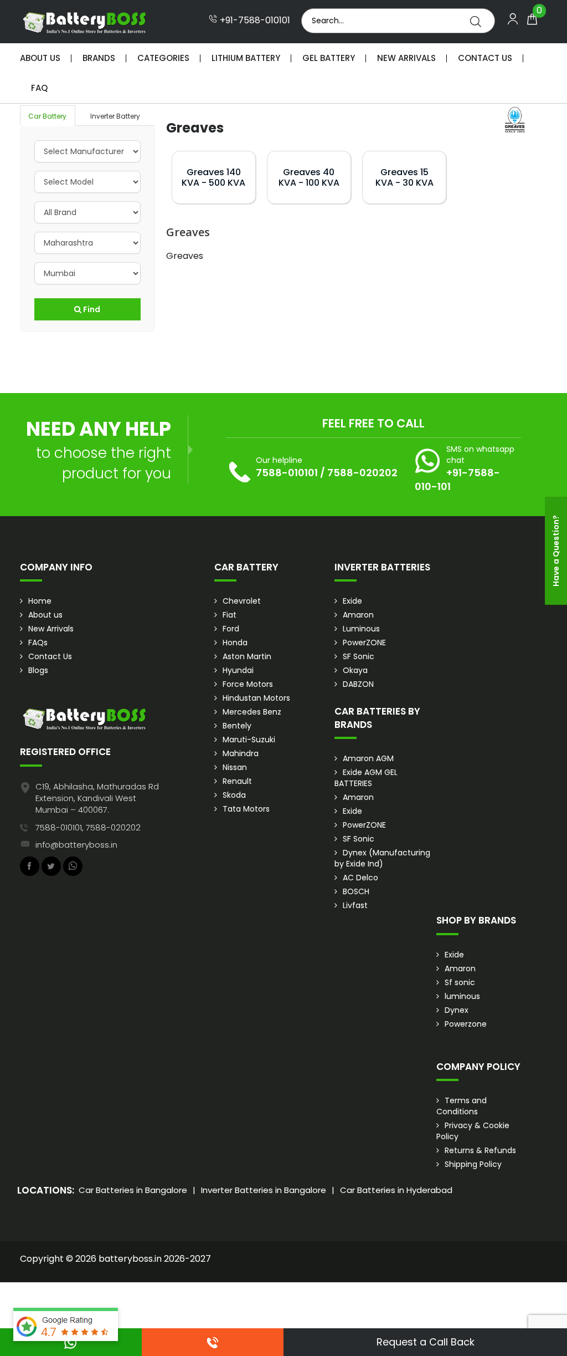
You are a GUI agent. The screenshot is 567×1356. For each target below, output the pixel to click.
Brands (99, 58)
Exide (352, 600)
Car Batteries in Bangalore (133, 1190)
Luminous (361, 628)
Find (90, 309)
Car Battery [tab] (47, 116)
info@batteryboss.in (76, 844)
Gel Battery (328, 58)
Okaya (355, 670)
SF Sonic (358, 656)
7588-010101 (287, 473)
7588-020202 (362, 473)
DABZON (358, 684)
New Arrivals (406, 58)
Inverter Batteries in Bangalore (263, 1190)
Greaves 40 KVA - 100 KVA (309, 177)
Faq (39, 88)
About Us (40, 58)
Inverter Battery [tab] (115, 116)
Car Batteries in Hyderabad (396, 1190)
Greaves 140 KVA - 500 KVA (213, 177)
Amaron (358, 614)
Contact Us (485, 58)
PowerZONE (364, 642)
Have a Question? (555, 551)
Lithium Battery (246, 58)
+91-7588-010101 (254, 20)
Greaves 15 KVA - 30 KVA (404, 177)
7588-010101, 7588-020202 (88, 827)
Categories (163, 58)
